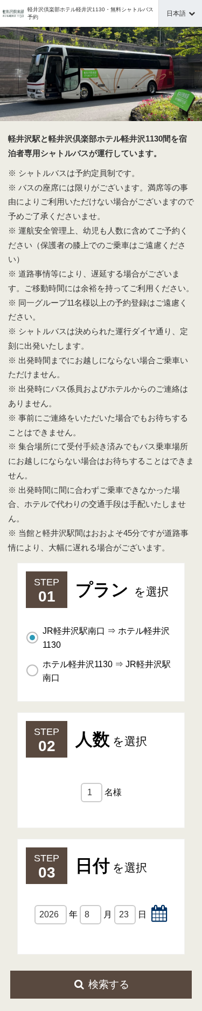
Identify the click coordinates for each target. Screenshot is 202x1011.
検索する (108, 984)
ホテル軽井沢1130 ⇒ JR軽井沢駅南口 (107, 671)
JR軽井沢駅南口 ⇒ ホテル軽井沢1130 (106, 637)
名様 (113, 792)
